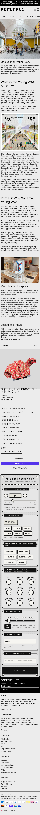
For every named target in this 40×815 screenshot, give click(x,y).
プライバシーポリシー (29, 796)
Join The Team (6, 741)
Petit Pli (17, 209)
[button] (38, 9)
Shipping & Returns (8, 781)
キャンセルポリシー (22, 798)
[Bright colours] (16, 617)
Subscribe (4, 690)
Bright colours (15, 626)
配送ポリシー (11, 798)
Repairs (4, 786)
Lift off (20, 670)
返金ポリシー (18, 796)
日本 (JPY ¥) (14, 810)
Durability (10, 552)
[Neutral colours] (24, 617)
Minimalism (23, 552)
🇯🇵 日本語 (4, 810)
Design (21, 562)
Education (10, 562)
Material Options (7, 767)
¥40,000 (27, 533)
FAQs (3, 770)
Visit (2, 746)
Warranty (4, 760)
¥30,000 (18, 533)
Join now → (5, 730)
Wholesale (5, 739)
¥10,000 (17, 528)
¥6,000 (8, 528)
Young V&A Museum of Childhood (16, 68)
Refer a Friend (6, 751)
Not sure (8, 626)
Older (35, 345)
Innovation (10, 557)
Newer (5, 345)
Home (3, 16)
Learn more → (6, 709)
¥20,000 (8, 533)
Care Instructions (7, 765)
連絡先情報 (32, 798)
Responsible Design (8, 772)
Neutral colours (23, 626)
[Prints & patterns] (31, 617)
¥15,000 (27, 528)
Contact (4, 789)
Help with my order (8, 749)
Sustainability (25, 557)
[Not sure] (9, 617)
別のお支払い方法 (20, 468)
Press (3, 744)
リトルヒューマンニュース (18, 16)
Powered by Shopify (7, 796)
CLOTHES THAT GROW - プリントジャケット (19, 390)
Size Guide (5, 763)
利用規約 (3, 798)
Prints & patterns (31, 626)
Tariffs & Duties (6, 784)
